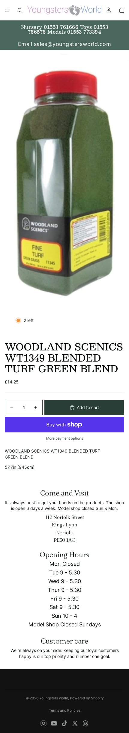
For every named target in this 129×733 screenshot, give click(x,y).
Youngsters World (53, 698)
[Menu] (7, 10)
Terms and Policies (64, 710)
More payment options (64, 438)
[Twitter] (75, 723)
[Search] (19, 10)
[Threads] (85, 723)
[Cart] (121, 10)
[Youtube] (54, 723)
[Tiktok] (64, 723)
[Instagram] (43, 723)
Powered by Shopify (87, 698)
